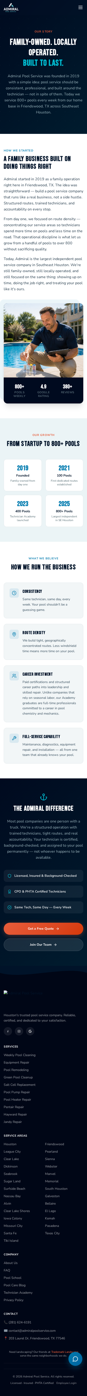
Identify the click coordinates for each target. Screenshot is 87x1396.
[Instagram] (19, 1031)
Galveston (52, 1196)
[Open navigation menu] (80, 7)
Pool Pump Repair (17, 1092)
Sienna (50, 1159)
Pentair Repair (14, 1107)
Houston (10, 1144)
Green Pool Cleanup (18, 1077)
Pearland (51, 1151)
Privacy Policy (13, 1300)
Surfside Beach (14, 1188)
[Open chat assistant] (75, 1359)
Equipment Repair (16, 1062)
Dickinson (11, 1166)
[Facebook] (8, 1031)
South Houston (56, 1188)
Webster (51, 1166)
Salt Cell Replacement (19, 1085)
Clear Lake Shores (17, 1211)
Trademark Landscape (64, 1352)
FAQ (7, 1270)
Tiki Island (11, 1240)
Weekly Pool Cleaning (19, 1055)
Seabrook (10, 1174)
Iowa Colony (13, 1218)
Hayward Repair (15, 1114)
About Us (11, 1263)
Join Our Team (41, 944)
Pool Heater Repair (17, 1099)
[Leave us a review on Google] (30, 1031)
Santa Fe (10, 1233)
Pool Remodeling (16, 1070)
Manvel (50, 1174)
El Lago (50, 1211)
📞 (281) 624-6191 (17, 1322)
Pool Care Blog (15, 1285)
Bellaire (50, 1203)
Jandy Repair (13, 1122)
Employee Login (66, 1383)
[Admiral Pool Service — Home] (11, 7)
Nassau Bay (12, 1196)
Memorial (51, 1181)
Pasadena (52, 1226)
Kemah (50, 1218)
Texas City (52, 1233)
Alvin (7, 1203)
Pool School (12, 1278)
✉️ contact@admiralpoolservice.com (30, 1330)
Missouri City (13, 1226)
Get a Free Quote (41, 928)
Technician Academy (18, 1292)
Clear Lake (11, 1159)
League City (12, 1151)
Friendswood (54, 1144)
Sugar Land (12, 1181)
